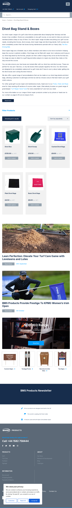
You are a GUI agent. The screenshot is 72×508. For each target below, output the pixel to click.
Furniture (9, 20)
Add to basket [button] (11, 158)
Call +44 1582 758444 (15, 441)
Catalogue (40, 463)
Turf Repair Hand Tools (19, 89)
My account (5, 475)
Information (7, 471)
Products (6, 452)
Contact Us (53, 491)
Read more (8, 100)
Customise (11, 500)
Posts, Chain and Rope (60, 84)
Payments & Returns (8, 480)
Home (4, 20)
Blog (38, 461)
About (39, 452)
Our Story (40, 456)
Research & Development (44, 458)
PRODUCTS (16, 430)
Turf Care (5, 458)
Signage (4, 463)
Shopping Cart (33, 9)
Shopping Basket (7, 477)
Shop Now (36, 343)
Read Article (8, 264)
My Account (20, 9)
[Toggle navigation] (68, 4)
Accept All (34, 500)
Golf (3, 456)
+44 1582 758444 (7, 9)
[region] (23, 494)
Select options (11, 205)
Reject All (23, 500)
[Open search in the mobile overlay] (36, 15)
